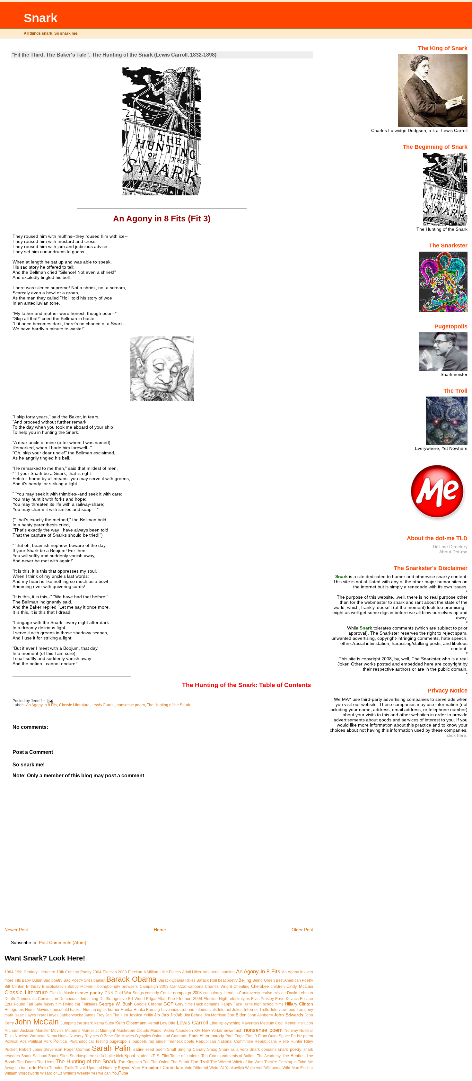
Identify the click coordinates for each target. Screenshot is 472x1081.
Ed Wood (136, 999)
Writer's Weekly (76, 1073)
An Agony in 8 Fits (41, 705)
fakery (49, 1004)
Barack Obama (131, 979)
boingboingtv (108, 986)
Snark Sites (58, 1056)
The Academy (269, 1056)
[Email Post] (50, 701)
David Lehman (300, 993)
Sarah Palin (111, 1048)
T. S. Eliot (161, 1056)
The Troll (199, 1061)
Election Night (216, 999)
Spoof (129, 1055)
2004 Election (104, 972)
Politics (60, 1041)
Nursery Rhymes (84, 1036)
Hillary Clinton (299, 1003)
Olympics (143, 1036)
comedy (152, 993)
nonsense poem (131, 705)
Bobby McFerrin (81, 986)
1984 (8, 972)
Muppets (72, 1030)
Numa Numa (58, 1036)
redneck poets (181, 1041)
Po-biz (296, 1036)
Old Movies (124, 1036)
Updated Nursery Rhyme (109, 1068)
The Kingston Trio (134, 1062)
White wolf (254, 1068)
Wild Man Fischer (298, 1068)
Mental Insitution (298, 1023)
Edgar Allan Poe (160, 999)
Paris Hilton (199, 1035)
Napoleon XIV (188, 1030)
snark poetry (290, 1049)
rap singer (158, 1041)
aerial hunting (223, 972)
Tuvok (80, 1068)
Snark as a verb (233, 1049)
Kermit (153, 1023)
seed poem (155, 1049)
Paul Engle (235, 1036)
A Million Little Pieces (162, 972)
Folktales (89, 1004)
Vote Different (196, 1068)
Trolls (69, 1068)
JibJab (176, 1015)
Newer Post (16, 929)
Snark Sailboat (34, 1056)
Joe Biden (236, 1015)
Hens (248, 1004)
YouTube (120, 1073)
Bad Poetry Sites (78, 980)
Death (9, 999)
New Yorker (212, 1030)
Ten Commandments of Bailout (228, 1056)
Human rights (95, 1010)
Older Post (302, 929)
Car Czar (178, 986)
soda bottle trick (109, 1056)
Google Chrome (148, 1004)
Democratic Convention (37, 999)
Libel (214, 1023)
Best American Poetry (294, 980)
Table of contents (185, 1056)
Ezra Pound (14, 1004)
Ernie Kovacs (287, 999)
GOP (168, 1003)
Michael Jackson (19, 1030)
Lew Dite (167, 1023)
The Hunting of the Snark (168, 705)
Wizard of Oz (51, 1073)
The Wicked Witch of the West (236, 1062)
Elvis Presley (262, 999)
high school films (269, 1004)
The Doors (26, 1062)
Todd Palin (37, 1067)
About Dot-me (453, 551)
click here (456, 735)
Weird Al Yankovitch (226, 1068)
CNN (109, 993)
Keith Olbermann (130, 1023)
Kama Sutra (104, 1023)
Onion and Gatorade (170, 1036)
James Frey (94, 1015)
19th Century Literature (35, 972)
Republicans (266, 1041)
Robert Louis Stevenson (40, 1049)
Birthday (33, 986)
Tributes (56, 1068)
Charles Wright (218, 986)
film (59, 1004)
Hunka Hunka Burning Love (145, 1010)
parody (218, 1035)
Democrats (68, 999)
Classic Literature (74, 705)
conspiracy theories (220, 993)
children (278, 986)
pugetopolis (120, 1041)
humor (113, 1009)
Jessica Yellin (141, 1015)
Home (160, 929)
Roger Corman (77, 1049)
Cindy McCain (299, 986)
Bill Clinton (14, 986)
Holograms (14, 1010)
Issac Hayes (47, 1015)
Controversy (249, 993)
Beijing (245, 980)
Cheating (241, 986)
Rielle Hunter (290, 1041)
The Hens (45, 1062)
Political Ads (15, 1041)
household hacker (66, 1010)
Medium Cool (272, 1023)
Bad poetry (52, 980)
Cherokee (260, 986)
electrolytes (240, 999)
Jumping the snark (77, 1023)
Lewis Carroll (103, 705)
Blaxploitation (54, 986)
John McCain (36, 1022)
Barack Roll (207, 980)
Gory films (184, 1004)
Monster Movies (50, 1030)
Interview (279, 1010)
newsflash (233, 1030)
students (144, 1056)
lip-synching (229, 1023)
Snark (40, 18)
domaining (89, 999)
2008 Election (130, 972)
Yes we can (101, 1073)
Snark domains (262, 1049)
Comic (165, 993)
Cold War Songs (129, 993)
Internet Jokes (230, 1010)
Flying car (71, 1004)
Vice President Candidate (157, 1067)
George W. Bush (116, 1003)
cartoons (195, 986)
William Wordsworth (21, 1073)
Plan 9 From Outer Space (268, 1036)
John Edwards (288, 1014)
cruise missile (274, 993)
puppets (140, 1041)
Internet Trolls (256, 1009)
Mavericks (250, 1023)
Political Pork (40, 1041)
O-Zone (106, 1036)
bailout (99, 980)
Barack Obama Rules (177, 980)
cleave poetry (89, 992)
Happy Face (231, 1004)
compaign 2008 (187, 992)
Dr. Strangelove (113, 999)
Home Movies (37, 1010)
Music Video (162, 1030)
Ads (206, 972)
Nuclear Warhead (30, 1036)
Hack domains (206, 1004)
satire (138, 1049)
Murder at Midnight (98, 1030)
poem (308, 1036)
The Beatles (293, 1055)
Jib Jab (161, 1014)
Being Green (263, 980)
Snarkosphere (82, 1056)
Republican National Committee (224, 1041)
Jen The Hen (116, 1015)
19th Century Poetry (74, 972)
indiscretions (182, 1009)
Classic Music (61, 993)
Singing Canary (191, 1049)
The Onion (160, 1062)
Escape (306, 999)
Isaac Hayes (25, 1015)
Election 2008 (189, 998)
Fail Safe (34, 1004)
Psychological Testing (88, 1041)
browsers (130, 986)
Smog (212, 1049)
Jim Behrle (193, 1015)
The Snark (180, 1062)
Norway (291, 1030)
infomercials (206, 1010)
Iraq (300, 1010)
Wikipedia (273, 1068)
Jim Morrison (215, 1015)
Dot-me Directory (450, 546)
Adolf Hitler (192, 972)
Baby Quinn (32, 980)
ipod (291, 1010)
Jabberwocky (71, 1015)
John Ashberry (260, 1015)
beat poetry (228, 980)
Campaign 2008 (154, 986)
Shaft (171, 1049)
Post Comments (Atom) (62, 942)
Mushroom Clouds (133, 1030)
